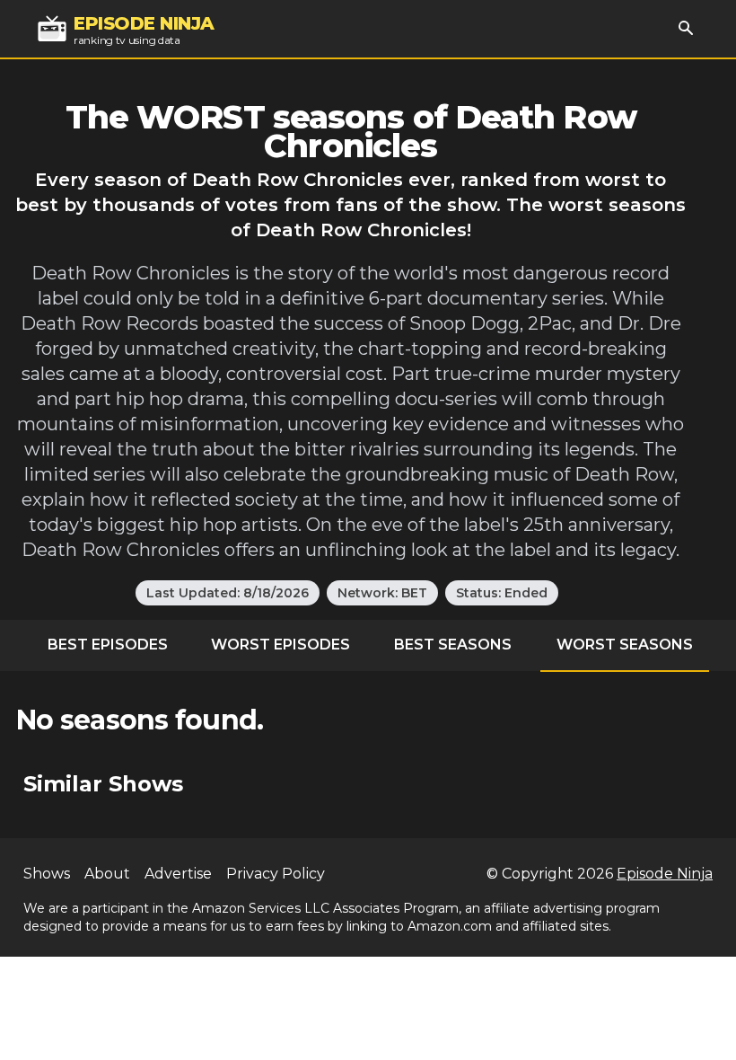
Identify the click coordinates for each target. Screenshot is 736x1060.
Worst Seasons (624, 644)
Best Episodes (108, 644)
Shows (46, 873)
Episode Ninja (665, 873)
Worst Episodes (280, 644)
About (107, 873)
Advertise (178, 873)
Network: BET (382, 593)
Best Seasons (453, 644)
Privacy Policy (275, 873)
